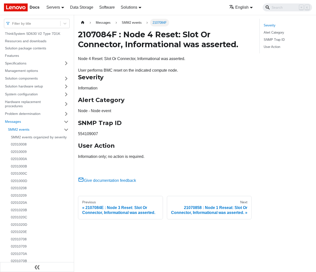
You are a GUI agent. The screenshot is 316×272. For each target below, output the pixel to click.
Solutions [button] (129, 7)
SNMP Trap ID (274, 40)
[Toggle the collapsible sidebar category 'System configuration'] (66, 94)
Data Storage (81, 7)
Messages (13, 122)
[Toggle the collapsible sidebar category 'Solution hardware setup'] (66, 86)
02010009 (19, 152)
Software (107, 7)
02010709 (19, 246)
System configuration (21, 94)
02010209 (19, 195)
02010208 (19, 188)
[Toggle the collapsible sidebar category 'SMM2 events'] (66, 130)
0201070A (19, 254)
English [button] (242, 7)
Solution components (21, 78)
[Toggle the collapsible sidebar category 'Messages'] (66, 122)
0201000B (19, 166)
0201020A (19, 203)
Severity (270, 25)
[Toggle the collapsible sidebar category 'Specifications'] (66, 63)
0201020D (19, 225)
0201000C (19, 173)
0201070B (19, 261)
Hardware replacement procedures (23, 104)
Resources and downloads (25, 41)
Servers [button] (53, 7)
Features (12, 56)
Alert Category (274, 32)
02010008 (19, 144)
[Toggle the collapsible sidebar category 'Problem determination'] (66, 114)
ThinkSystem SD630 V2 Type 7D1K (32, 34)
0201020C (19, 217)
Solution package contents (25, 48)
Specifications (15, 63)
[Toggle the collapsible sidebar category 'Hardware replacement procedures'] (66, 104)
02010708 (19, 239)
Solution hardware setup (24, 86)
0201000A (19, 159)
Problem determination (22, 114)
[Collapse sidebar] (37, 267)
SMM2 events (18, 129)
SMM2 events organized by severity (39, 137)
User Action (272, 47)
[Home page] (82, 22)
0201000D (19, 181)
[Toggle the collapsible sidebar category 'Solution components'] (66, 79)
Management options (21, 71)
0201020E (19, 232)
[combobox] (12, 23)
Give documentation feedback (110, 180)
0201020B (19, 210)
